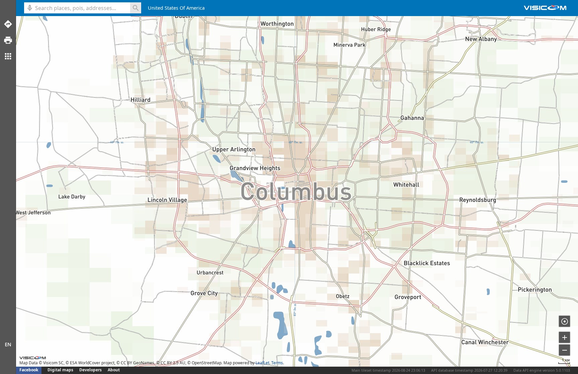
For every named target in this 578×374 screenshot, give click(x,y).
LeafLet (262, 363)
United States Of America (176, 8)
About (114, 370)
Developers (90, 370)
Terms (277, 363)
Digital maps (60, 370)
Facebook (28, 370)
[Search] (135, 7)
